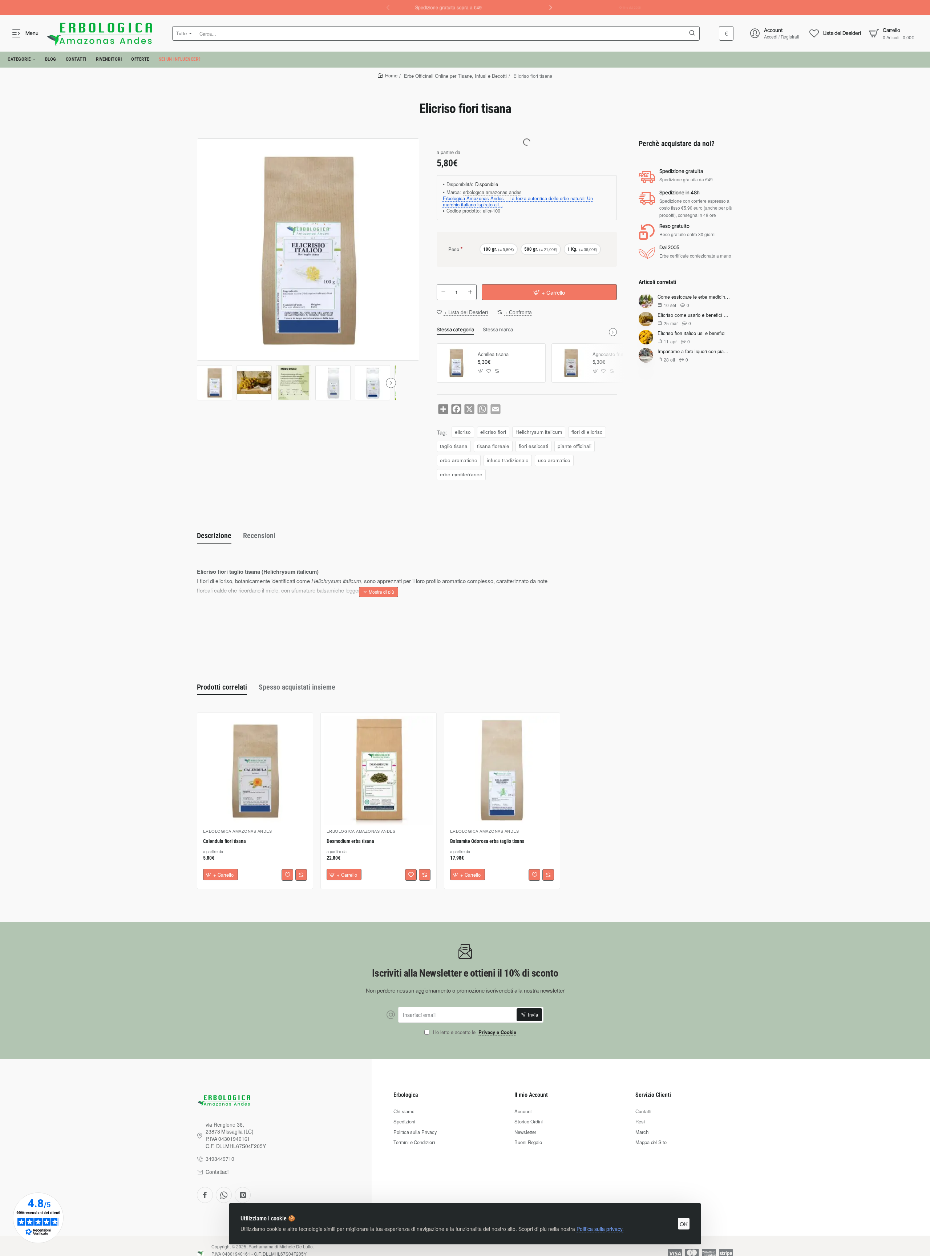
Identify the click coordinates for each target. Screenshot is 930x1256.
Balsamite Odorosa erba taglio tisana (487, 841)
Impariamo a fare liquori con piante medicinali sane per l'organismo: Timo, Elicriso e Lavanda (694, 352)
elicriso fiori (493, 431)
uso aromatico (554, 460)
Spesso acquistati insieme (297, 687)
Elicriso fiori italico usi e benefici (691, 334)
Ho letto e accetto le (474, 1032)
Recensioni (259, 535)
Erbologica (405, 1094)
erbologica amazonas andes (492, 192)
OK (684, 1224)
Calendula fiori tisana (224, 841)
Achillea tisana (493, 354)
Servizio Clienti (653, 1094)
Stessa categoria (455, 329)
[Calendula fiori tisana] (255, 770)
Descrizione (214, 535)
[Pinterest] (243, 1195)
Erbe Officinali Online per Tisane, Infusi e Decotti (455, 75)
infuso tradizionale (508, 460)
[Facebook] (205, 1195)
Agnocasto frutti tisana (616, 354)
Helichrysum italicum (538, 431)
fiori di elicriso (587, 431)
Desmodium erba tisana (350, 841)
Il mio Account (531, 1094)
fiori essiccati (533, 446)
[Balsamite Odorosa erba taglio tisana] (502, 770)
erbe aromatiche (458, 460)
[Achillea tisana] (456, 363)
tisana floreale (493, 446)
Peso (453, 249)
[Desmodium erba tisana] (378, 770)
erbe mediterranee (461, 474)
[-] (443, 292)
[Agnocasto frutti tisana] (571, 363)
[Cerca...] (692, 33)
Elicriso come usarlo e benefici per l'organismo (694, 315)
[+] (470, 292)
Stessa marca (498, 329)
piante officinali (574, 446)
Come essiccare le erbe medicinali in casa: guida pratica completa (694, 297)
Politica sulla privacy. (600, 1228)
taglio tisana (454, 446)
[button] (550, 7)
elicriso (463, 431)
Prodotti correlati (222, 687)
